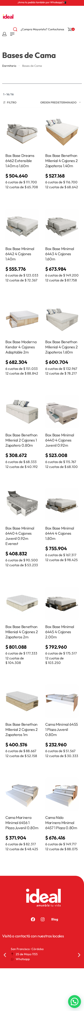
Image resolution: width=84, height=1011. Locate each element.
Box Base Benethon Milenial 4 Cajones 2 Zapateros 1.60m (61, 347)
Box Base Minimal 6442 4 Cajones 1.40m (19, 253)
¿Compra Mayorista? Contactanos (42, 29)
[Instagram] (42, 919)
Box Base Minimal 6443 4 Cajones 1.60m (59, 253)
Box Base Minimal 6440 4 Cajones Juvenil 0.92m (59, 440)
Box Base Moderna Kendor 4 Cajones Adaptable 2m (20, 347)
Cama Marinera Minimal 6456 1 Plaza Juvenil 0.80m (21, 822)
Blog (54, 919)
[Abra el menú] (12, 34)
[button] (5, 955)
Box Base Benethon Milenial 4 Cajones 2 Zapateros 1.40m (61, 160)
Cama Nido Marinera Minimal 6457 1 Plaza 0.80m (61, 822)
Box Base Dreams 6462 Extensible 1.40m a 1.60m (19, 160)
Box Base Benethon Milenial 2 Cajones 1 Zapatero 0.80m (21, 440)
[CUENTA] (4, 34)
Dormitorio (9, 65)
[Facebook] (33, 919)
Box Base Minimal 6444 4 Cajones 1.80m (59, 533)
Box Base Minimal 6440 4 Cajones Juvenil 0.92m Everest (19, 536)
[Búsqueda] (15, 29)
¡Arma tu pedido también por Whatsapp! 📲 (42, 2)
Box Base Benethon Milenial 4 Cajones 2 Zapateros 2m (21, 631)
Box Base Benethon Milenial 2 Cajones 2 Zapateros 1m (21, 729)
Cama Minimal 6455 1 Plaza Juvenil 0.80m (61, 729)
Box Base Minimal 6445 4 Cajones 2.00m (59, 631)
